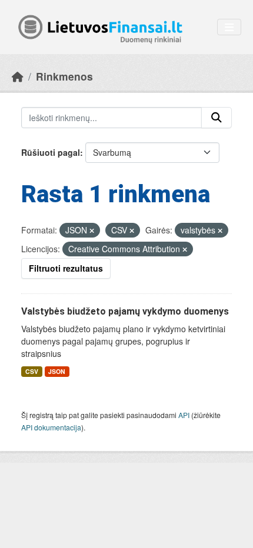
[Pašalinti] (91, 230)
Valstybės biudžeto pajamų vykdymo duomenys (125, 311)
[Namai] (18, 76)
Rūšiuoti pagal (50, 152)
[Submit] (216, 117)
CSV (31, 371)
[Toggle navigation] (229, 27)
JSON (56, 371)
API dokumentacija (51, 427)
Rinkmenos (64, 76)
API (183, 415)
